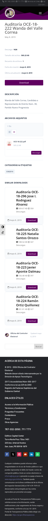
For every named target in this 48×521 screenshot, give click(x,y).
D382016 (9, 171)
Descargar (36, 153)
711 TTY (21, 1)
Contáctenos (10, 415)
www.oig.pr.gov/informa (13, 479)
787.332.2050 (10, 1)
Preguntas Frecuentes (14, 412)
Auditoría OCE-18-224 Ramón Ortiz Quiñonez (27, 300)
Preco (7, 419)
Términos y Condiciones (15, 408)
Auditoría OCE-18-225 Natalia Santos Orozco (27, 233)
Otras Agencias (11, 422)
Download (24, 82)
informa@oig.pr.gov (12, 476)
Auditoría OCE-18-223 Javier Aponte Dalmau (28, 267)
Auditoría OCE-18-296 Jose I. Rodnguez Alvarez (27, 198)
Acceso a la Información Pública (19, 405)
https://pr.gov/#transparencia (23, 515)
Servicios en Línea (33, 1)
